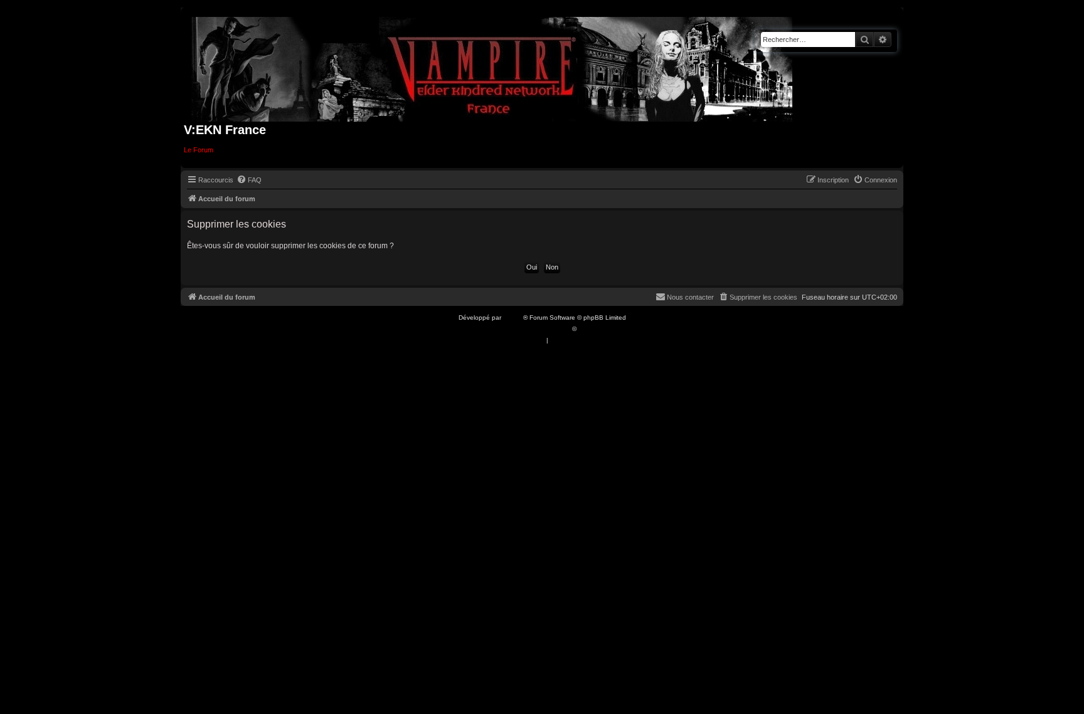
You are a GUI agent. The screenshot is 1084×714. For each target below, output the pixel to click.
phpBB (513, 317)
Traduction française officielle (528, 328)
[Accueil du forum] (492, 67)
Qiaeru (588, 328)
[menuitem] (249, 179)
